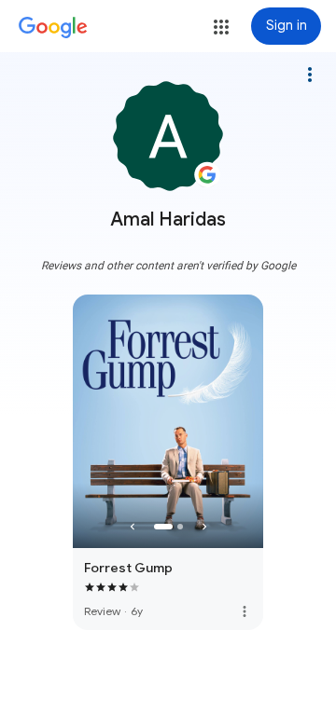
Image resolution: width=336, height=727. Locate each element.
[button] (221, 27)
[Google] (53, 28)
